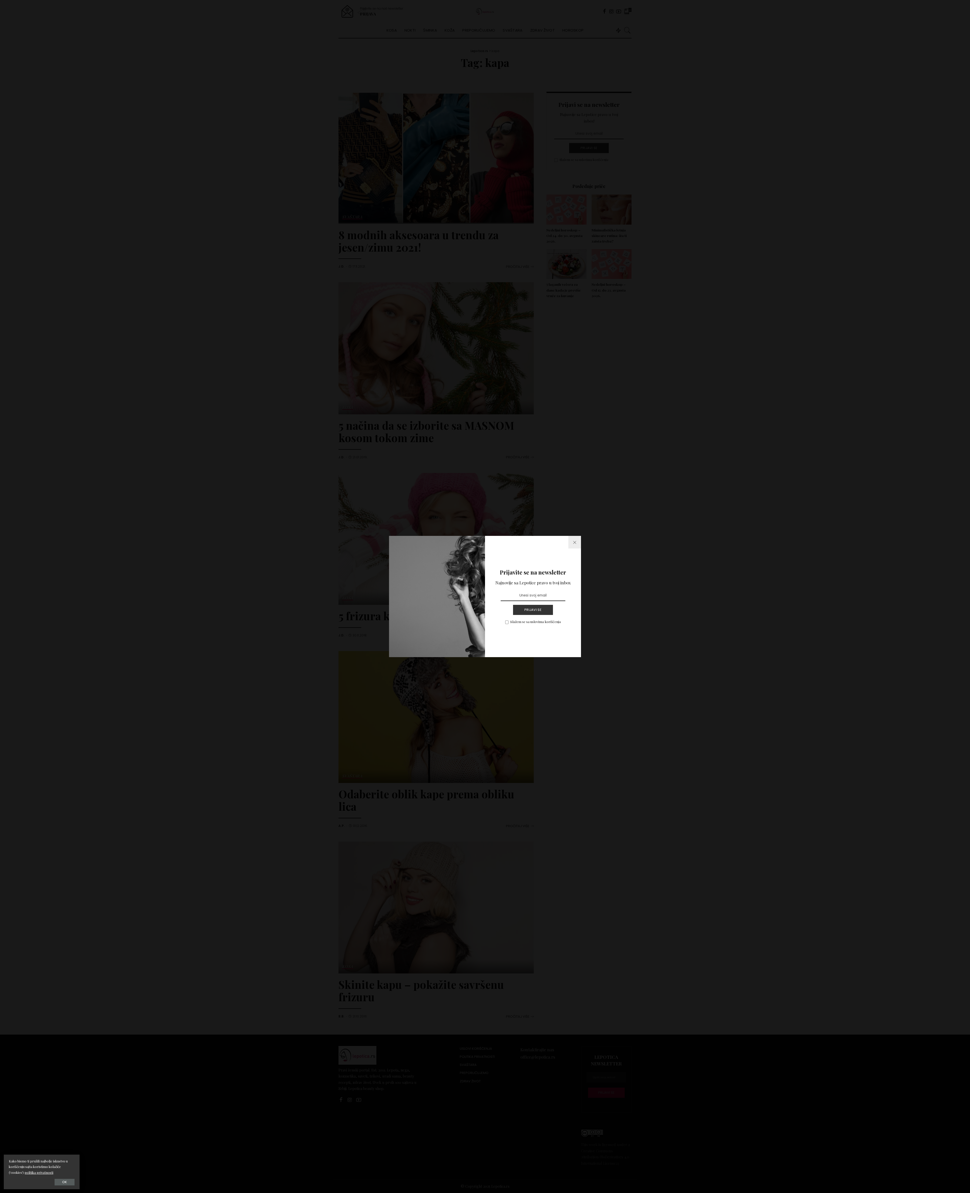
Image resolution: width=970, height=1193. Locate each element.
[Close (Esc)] (574, 542)
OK (64, 1182)
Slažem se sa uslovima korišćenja (535, 621)
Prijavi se (533, 609)
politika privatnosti (39, 1172)
